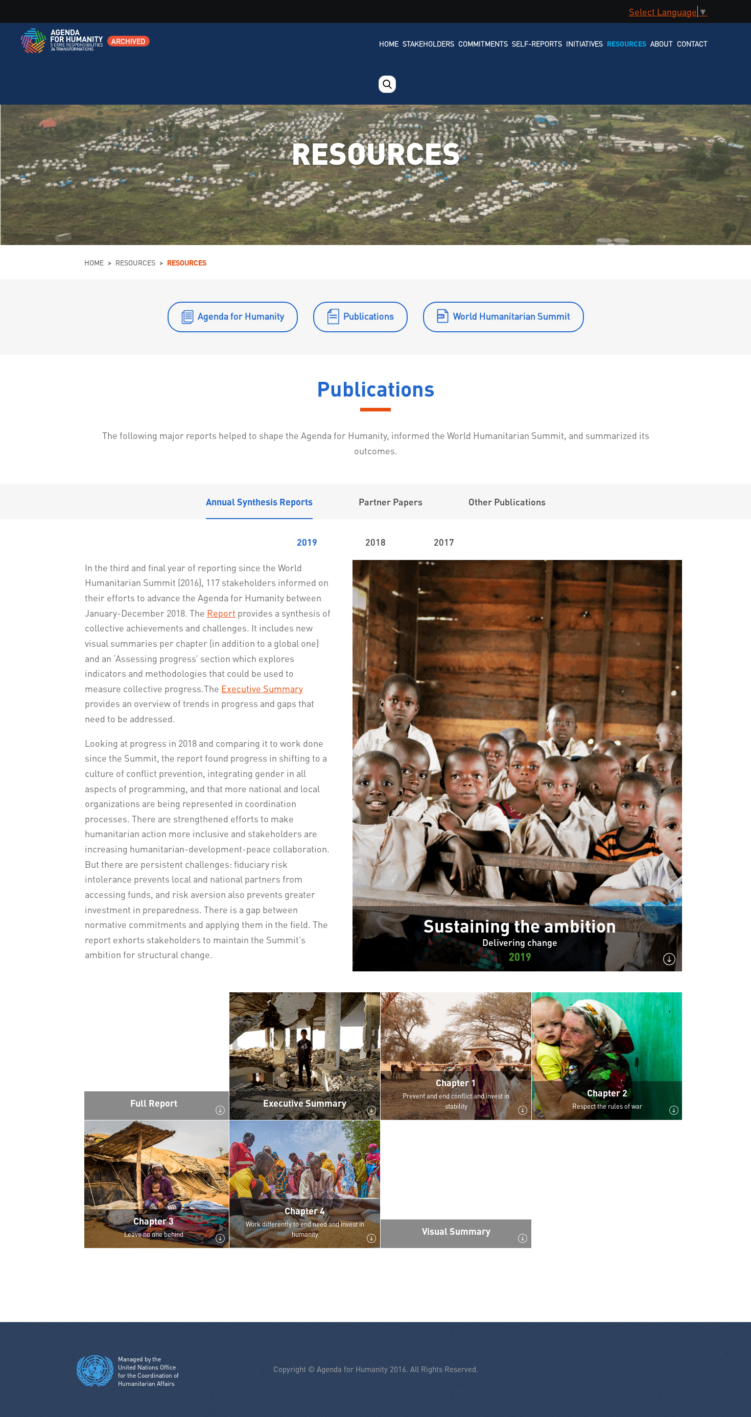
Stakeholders (428, 43)
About (661, 43)
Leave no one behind (153, 1234)
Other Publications (507, 501)
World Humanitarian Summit (511, 316)
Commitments (483, 43)
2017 (444, 542)
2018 (375, 542)
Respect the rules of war (607, 1106)
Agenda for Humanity (241, 316)
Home (388, 43)
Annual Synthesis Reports (259, 501)
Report (221, 613)
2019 (307, 542)
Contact (692, 43)
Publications (368, 316)
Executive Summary (262, 688)
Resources (626, 43)
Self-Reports (537, 43)
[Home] (62, 47)
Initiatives (584, 43)
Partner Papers (391, 501)
